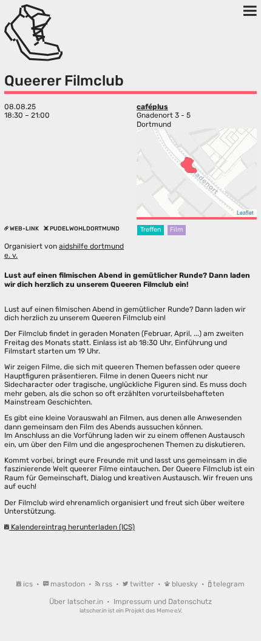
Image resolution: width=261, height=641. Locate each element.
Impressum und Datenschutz (163, 601)
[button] (189, 165)
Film (176, 229)
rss (107, 584)
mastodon (68, 584)
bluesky (185, 584)
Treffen (150, 229)
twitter (142, 584)
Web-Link (24, 228)
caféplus (152, 106)
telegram (228, 584)
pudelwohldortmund (84, 228)
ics (28, 584)
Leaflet (245, 212)
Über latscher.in (77, 601)
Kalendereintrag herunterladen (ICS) (72, 527)
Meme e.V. (169, 610)
